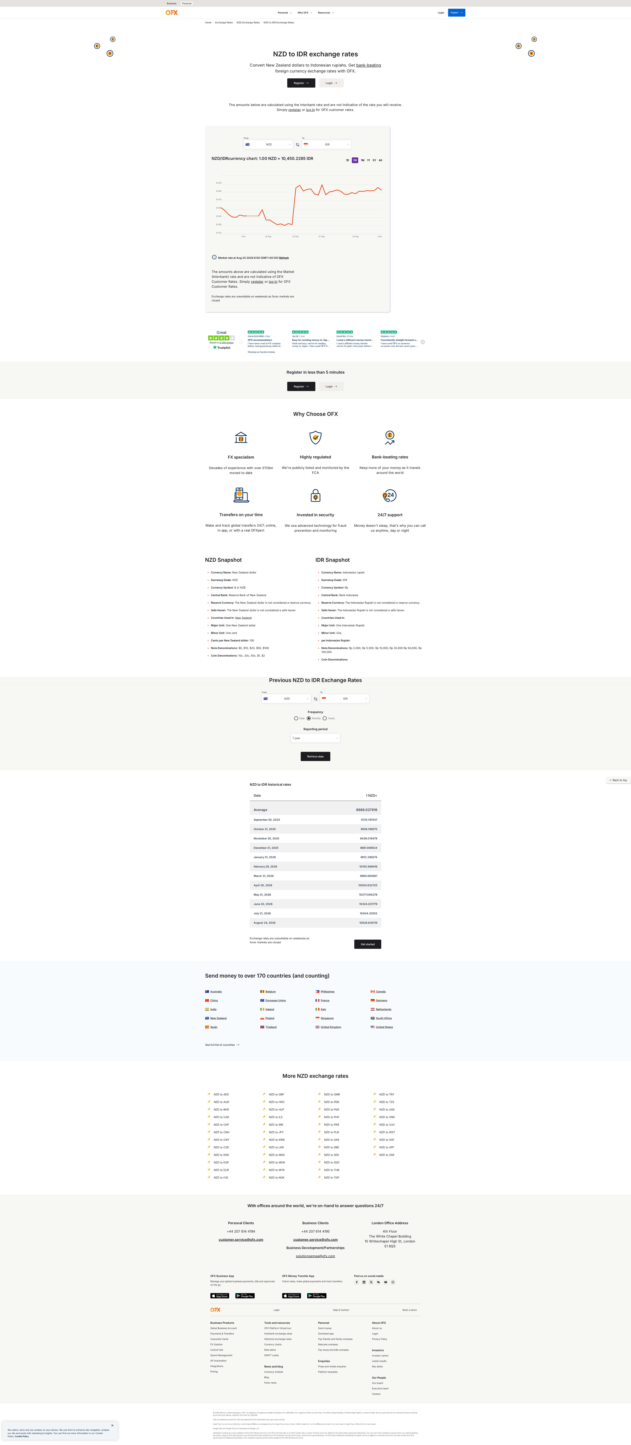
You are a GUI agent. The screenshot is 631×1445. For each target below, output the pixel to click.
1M (362, 160)
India (213, 1009)
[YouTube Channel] (385, 1282)
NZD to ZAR (386, 1154)
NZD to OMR (332, 1094)
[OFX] (171, 12)
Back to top (620, 780)
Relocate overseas (328, 1344)
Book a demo (410, 1309)
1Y (368, 160)
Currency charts (272, 1344)
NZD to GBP (276, 1094)
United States (384, 1027)
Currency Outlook (273, 1371)
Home (208, 22)
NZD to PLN (331, 1132)
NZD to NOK (276, 1177)
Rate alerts (270, 1349)
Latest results (379, 1361)
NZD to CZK (221, 1147)
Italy (323, 1009)
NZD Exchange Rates (248, 22)
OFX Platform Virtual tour (277, 1328)
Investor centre (380, 1355)
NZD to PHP (331, 1117)
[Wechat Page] (378, 1282)
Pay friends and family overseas (335, 1339)
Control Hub (216, 1349)
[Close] (112, 1425)
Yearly (331, 718)
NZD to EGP (221, 1162)
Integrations (216, 1366)
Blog (266, 1377)
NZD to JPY (276, 1132)
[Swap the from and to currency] (297, 145)
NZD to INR (276, 1124)
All (380, 160)
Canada (381, 991)
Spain (213, 1027)
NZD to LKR (276, 1147)
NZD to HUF (276, 1109)
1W (355, 160)
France (325, 1000)
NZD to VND (387, 1117)
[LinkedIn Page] (364, 1282)
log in (310, 110)
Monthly (316, 718)
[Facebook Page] (356, 1282)
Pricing (214, 1371)
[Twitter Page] (371, 1282)
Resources (324, 12)
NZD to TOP (331, 1177)
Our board (377, 1383)
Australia (216, 991)
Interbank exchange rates (278, 1333)
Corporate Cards (219, 1339)
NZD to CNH (221, 1132)
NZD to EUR (221, 1170)
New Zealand (243, 617)
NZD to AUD (221, 1102)
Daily (302, 718)
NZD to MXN (277, 1162)
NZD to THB (331, 1170)
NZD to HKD (276, 1102)
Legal (375, 1333)
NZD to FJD (221, 1177)
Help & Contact (341, 1309)
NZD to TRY (386, 1094)
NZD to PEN (331, 1102)
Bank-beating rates (390, 457)
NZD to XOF (386, 1139)
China (214, 1000)
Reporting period (316, 729)
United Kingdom (331, 1027)
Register (454, 12)
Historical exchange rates (278, 1339)
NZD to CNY (221, 1139)
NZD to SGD (331, 1162)
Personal (186, 3)
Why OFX (303, 12)
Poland (270, 1018)
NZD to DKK (221, 1154)
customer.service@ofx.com (241, 1240)
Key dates (377, 1366)
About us (377, 1328)
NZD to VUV (387, 1124)
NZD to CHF (221, 1124)
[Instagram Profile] (393, 1282)
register (294, 110)
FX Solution (216, 1344)
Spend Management (221, 1355)
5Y (374, 160)
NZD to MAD (277, 1154)
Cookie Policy (22, 1436)
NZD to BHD (221, 1109)
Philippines (328, 991)
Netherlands (383, 1009)
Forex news (270, 1382)
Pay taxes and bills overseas (333, 1349)
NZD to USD (387, 1109)
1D (347, 160)
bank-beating (368, 65)
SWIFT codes (271, 1355)
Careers (376, 1393)
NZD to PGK (331, 1109)
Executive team (380, 1388)
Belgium (271, 991)
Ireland (270, 1009)
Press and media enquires (332, 1366)
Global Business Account (223, 1328)
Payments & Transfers (222, 1333)
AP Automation (218, 1360)
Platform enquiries (328, 1371)
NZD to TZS (386, 1102)
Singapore (327, 1018)
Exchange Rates (224, 22)
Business (171, 3)
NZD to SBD (331, 1147)
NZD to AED (221, 1094)
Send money (325, 1328)
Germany (381, 1000)
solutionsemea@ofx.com (315, 1256)
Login (277, 1309)
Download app (326, 1333)
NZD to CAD (221, 1117)
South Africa (384, 1018)
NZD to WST (387, 1132)
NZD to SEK (331, 1154)
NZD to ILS (275, 1117)
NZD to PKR (331, 1124)
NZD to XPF (386, 1147)
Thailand (271, 1027)
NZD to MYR (276, 1170)
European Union (276, 1000)
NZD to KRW (277, 1139)
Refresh (284, 257)
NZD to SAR (331, 1139)
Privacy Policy (379, 1339)
